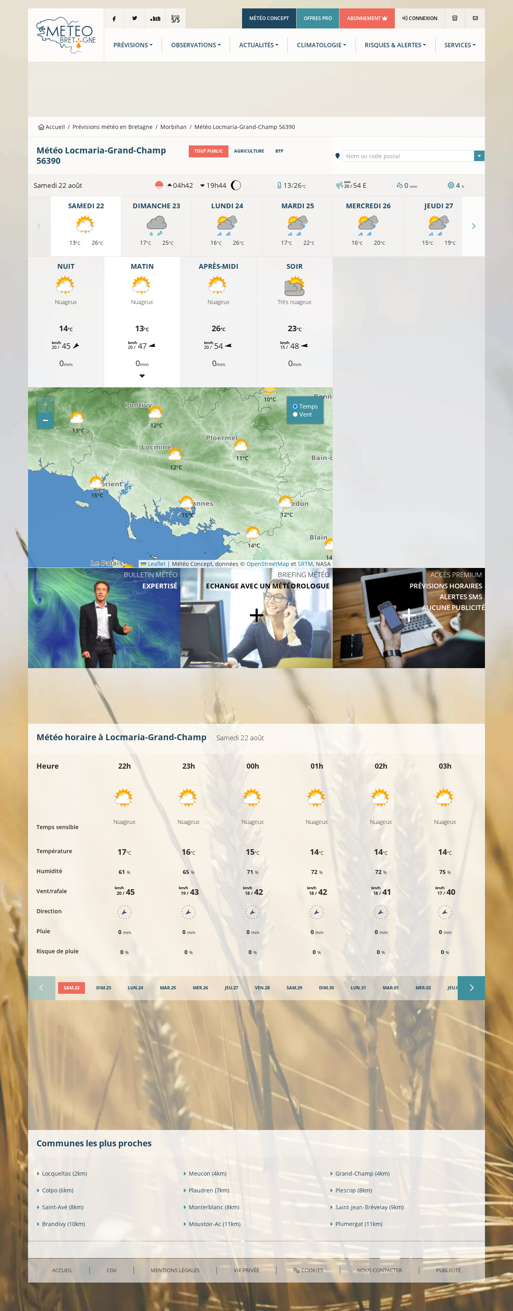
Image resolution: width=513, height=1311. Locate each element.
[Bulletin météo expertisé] (104, 618)
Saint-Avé (62, 1207)
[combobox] (414, 155)
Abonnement (364, 18)
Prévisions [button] (130, 45)
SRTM (305, 564)
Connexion (422, 18)
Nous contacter (379, 1270)
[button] (78, 422)
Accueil (54, 127)
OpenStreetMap (267, 564)
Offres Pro (318, 18)
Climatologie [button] (319, 45)
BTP (279, 151)
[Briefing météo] (256, 618)
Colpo (57, 1190)
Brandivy (63, 1224)
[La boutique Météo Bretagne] (455, 18)
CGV (112, 1270)
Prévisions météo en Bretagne (113, 127)
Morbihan (173, 127)
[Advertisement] (256, 88)
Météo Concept (269, 18)
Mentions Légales (175, 1270)
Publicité (448, 1270)
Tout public (208, 151)
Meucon (207, 1173)
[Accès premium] (409, 618)
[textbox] (414, 156)
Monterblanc (214, 1207)
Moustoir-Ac (214, 1224)
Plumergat (358, 1224)
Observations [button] (193, 45)
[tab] (71, 988)
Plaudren (209, 1190)
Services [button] (457, 45)
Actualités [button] (256, 45)
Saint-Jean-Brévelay (369, 1207)
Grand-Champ (362, 1173)
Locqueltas (64, 1173)
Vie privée (246, 1270)
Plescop (353, 1190)
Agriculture (249, 151)
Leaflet (156, 564)
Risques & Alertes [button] (393, 45)
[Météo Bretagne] (65, 34)
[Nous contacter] (475, 18)
